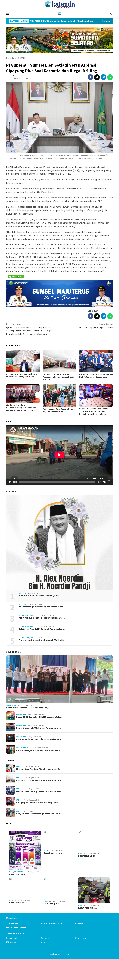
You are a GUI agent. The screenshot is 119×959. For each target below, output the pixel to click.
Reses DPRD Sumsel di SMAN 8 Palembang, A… (29, 707)
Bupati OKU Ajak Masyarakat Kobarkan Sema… (39, 750)
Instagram (82, 938)
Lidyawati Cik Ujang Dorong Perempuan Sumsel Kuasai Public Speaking (58, 377)
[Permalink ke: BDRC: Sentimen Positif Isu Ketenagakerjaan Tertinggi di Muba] (25, 850)
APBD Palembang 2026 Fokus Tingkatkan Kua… (39, 739)
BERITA (21, 615)
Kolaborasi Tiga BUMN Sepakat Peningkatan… (42, 629)
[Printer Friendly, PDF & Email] (16, 276)
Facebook (13, 938)
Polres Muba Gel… (18, 902)
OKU (28, 748)
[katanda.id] (59, 13)
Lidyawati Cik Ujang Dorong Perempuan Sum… (39, 780)
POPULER (11, 491)
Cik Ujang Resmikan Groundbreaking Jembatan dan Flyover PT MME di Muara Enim (21, 408)
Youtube (12, 942)
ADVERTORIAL (13, 651)
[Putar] (9, 481)
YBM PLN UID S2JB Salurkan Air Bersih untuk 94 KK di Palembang (32, 21)
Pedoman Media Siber (16, 927)
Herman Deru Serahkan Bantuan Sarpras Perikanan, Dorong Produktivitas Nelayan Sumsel (94, 411)
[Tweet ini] (97, 77)
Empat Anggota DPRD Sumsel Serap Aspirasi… (39, 728)
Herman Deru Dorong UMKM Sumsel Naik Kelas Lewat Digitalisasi (96, 375)
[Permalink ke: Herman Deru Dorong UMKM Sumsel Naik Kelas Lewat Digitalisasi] (96, 361)
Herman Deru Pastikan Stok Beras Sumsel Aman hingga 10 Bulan (22, 375)
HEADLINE (22, 593)
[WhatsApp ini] (110, 77)
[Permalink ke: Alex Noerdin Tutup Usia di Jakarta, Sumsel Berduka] (59, 542)
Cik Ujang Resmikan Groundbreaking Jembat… (39, 802)
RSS (45, 942)
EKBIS (27, 615)
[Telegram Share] (103, 77)
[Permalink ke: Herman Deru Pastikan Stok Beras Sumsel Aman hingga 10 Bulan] (23, 361)
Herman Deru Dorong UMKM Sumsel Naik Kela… (39, 791)
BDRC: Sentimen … (18, 874)
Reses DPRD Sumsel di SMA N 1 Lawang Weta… (39, 717)
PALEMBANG (18, 872)
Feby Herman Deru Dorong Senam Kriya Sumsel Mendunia (59, 410)
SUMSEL (19, 767)
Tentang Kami (12, 923)
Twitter (46, 938)
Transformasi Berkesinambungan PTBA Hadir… (42, 640)
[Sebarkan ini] (90, 77)
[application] (59, 455)
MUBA (11, 872)
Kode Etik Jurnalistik (51, 923)
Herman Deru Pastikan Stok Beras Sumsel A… (38, 769)
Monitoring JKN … (53, 903)
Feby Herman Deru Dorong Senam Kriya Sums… (39, 813)
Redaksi (79, 923)
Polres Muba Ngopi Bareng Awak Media (95, 326)
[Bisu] (104, 481)
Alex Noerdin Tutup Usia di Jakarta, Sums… (40, 595)
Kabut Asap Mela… (87, 907)
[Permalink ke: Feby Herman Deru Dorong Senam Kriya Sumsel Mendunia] (59, 395)
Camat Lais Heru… (53, 853)
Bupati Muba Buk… (87, 856)
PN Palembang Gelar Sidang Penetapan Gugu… (42, 606)
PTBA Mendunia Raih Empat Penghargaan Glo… (42, 618)
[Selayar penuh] (109, 481)
